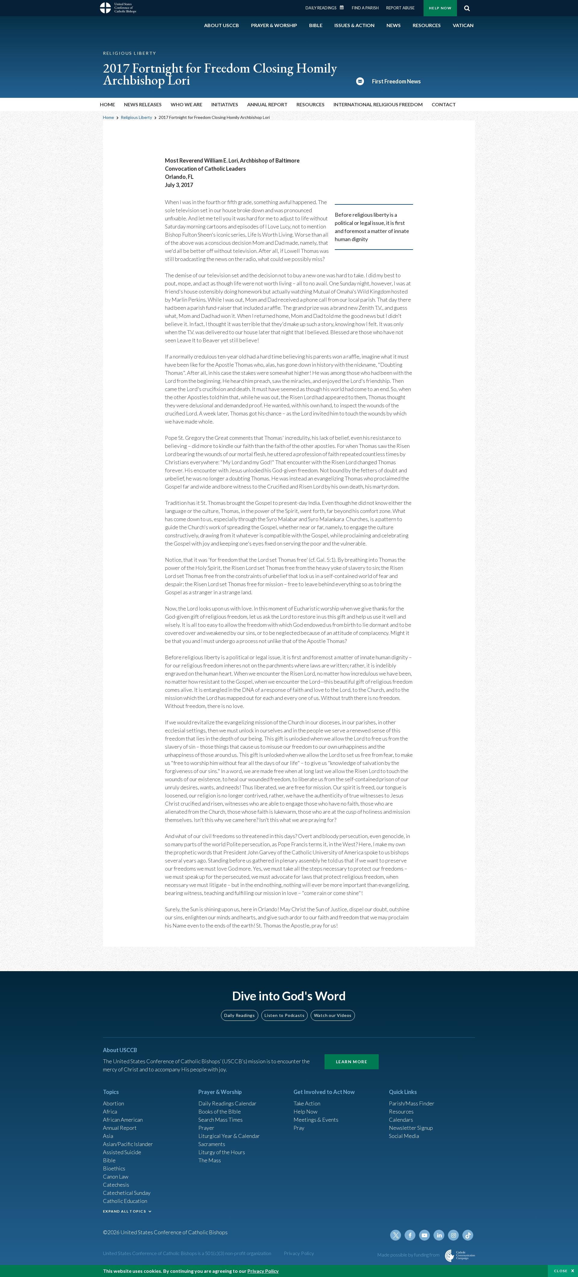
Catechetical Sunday (127, 1192)
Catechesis (116, 1184)
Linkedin (439, 1235)
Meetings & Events (316, 1119)
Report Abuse (400, 7)
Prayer (206, 1127)
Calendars (401, 1119)
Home (107, 104)
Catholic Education (125, 1201)
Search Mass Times (220, 1119)
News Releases (143, 104)
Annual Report (267, 104)
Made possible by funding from (408, 1254)
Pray (299, 1127)
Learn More (351, 1061)
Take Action (307, 1103)
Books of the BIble (219, 1111)
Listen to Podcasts (284, 1015)
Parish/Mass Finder (411, 1103)
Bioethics (114, 1168)
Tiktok (467, 1235)
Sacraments (211, 1144)
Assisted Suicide (122, 1152)
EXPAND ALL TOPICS (124, 1211)
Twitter (395, 1235)
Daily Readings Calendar (343, 8)
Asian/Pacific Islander (128, 1144)
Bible (109, 1160)
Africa (110, 1111)
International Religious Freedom (378, 104)
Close (561, 1271)
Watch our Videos (333, 1015)
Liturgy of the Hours (221, 1152)
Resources (401, 1111)
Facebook (410, 1235)
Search (466, 8)
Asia (108, 1136)
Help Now (440, 8)
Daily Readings (321, 7)
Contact (444, 104)
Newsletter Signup (411, 1127)
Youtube (424, 1235)
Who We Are (186, 104)
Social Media (404, 1136)
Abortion (113, 1103)
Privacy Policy (299, 1253)
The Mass (209, 1160)
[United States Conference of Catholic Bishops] (118, 8)
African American (123, 1119)
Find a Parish (365, 7)
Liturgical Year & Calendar (229, 1136)
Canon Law (115, 1176)
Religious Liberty (136, 117)
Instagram (453, 1235)
